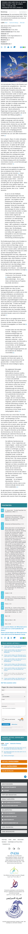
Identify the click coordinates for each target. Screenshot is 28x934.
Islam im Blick (21, 839)
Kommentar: (5, 706)
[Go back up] (25, 776)
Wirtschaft (22, 22)
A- (20, 12)
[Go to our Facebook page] (9, 848)
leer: (3, 22)
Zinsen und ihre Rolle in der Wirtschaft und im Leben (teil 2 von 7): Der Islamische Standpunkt (15, 651)
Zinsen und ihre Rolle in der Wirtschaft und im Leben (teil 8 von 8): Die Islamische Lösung (14, 633)
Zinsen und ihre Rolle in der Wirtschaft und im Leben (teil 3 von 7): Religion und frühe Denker (15, 656)
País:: (3, 694)
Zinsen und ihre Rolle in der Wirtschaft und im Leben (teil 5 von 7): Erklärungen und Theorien (15, 665)
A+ (25, 12)
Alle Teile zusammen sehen (8, 683)
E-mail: (3, 699)
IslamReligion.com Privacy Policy (15, 841)
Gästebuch (4, 841)
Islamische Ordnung (13, 22)
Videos (14, 839)
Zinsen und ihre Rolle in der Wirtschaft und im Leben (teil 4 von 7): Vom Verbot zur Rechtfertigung (15, 660)
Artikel (6, 22)
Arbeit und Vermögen (9, 755)
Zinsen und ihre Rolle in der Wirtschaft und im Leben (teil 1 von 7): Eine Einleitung (15, 646)
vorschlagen (6, 724)
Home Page (4, 839)
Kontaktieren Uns (6, 844)
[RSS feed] (19, 848)
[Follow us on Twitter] (14, 848)
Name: (3, 690)
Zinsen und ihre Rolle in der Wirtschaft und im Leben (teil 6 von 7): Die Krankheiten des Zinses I (14, 628)
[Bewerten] (2, 47)
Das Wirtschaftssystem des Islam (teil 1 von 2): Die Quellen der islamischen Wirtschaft (15, 748)
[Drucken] (8, 47)
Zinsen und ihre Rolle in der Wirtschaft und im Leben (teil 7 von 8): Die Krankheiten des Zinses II (15, 674)
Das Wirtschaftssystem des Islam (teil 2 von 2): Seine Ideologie (15, 752)
